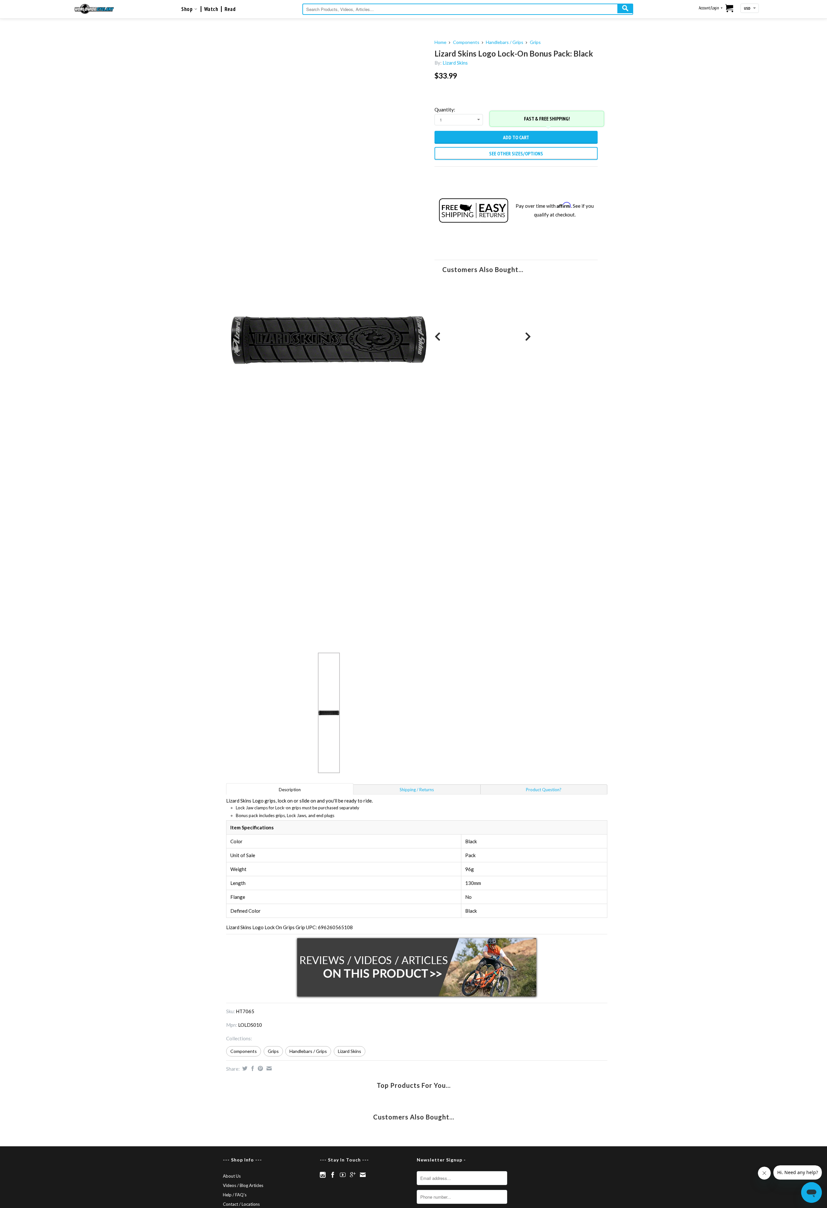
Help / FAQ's (234, 1194)
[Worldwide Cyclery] (94, 9)
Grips (535, 42)
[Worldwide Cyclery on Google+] (353, 1175)
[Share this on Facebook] (251, 1068)
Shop (187, 9)
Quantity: (444, 109)
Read (230, 9)
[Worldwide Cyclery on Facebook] (333, 1175)
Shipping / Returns (417, 789)
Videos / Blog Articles (243, 1185)
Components (466, 42)
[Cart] (730, 8)
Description (290, 789)
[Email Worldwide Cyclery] (363, 1175)
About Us (232, 1176)
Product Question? (543, 789)
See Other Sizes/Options (516, 153)
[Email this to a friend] (268, 1068)
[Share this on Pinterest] (259, 1068)
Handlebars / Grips (504, 42)
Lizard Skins (455, 63)
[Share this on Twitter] (244, 1068)
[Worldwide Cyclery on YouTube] (343, 1175)
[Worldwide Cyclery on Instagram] (323, 1175)
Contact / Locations (241, 1204)
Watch (211, 9)
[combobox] (467, 9)
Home (440, 42)
